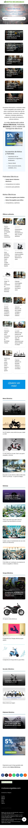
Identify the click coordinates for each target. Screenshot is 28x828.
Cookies (3, 796)
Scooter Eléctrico (8, 669)
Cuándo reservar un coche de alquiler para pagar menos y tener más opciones (12, 820)
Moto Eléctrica (7, 398)
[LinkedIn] (17, 775)
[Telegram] (21, 775)
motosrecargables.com (11, 788)
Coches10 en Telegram (6, 792)
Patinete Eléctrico (8, 712)
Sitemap (3, 797)
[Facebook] (2, 775)
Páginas (3, 803)
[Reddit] (25, 775)
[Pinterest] (10, 775)
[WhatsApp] (14, 775)
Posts (2, 800)
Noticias (5, 486)
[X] (6, 775)
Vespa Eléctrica (8, 573)
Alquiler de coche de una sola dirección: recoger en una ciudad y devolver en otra (12, 813)
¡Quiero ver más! (14, 384)
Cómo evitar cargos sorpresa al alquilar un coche (11, 815)
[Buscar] (23, 18)
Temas (2, 801)
